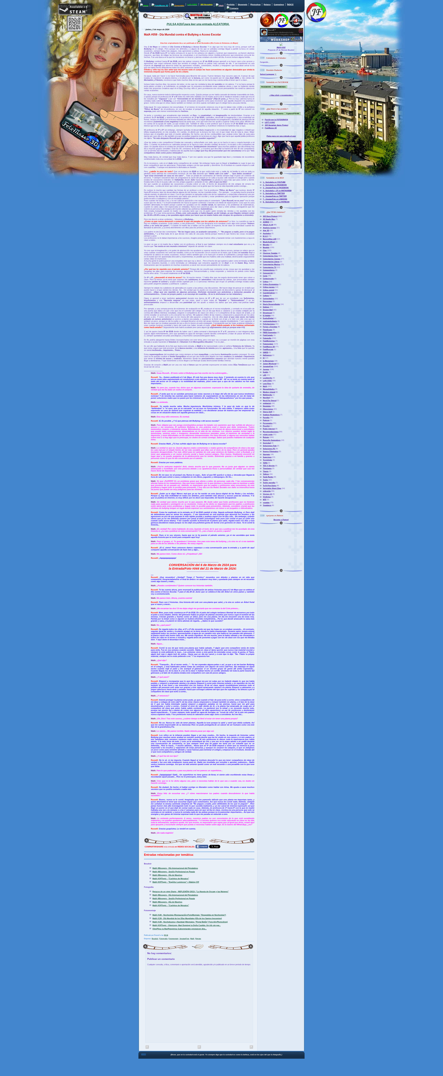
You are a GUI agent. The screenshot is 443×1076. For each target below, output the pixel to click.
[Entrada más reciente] (251, 1047)
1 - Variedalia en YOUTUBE (274, 182)
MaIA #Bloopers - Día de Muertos (167, 875)
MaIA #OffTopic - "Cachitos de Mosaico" (170, 879)
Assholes (267, 233)
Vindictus (267, 497)
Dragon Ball (268, 310)
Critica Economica (270, 284)
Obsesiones (268, 409)
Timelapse (267, 468)
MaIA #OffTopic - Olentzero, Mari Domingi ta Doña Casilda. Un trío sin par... (186, 925)
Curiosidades (268, 298)
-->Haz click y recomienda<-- (281, 95)
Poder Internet (269, 429)
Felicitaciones (269, 324)
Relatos (267, 4)
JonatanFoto (184, 939)
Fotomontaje (173, 939)
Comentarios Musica (271, 264)
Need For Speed (269, 400)
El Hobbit (266, 315)
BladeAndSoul (269, 242)
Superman (267, 457)
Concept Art (268, 273)
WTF (264, 500)
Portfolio (231, 4)
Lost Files (267, 383)
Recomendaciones (271, 432)
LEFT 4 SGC (270, 122)
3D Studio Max (269, 219)
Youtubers (267, 505)
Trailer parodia (269, 483)
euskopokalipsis (270, 321)
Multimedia (267, 395)
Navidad (266, 397)
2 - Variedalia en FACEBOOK (275, 185)
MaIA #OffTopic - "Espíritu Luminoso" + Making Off (175, 882)
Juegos (266, 369)
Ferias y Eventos (270, 327)
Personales (268, 423)
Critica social (268, 290)
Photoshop (255, 4)
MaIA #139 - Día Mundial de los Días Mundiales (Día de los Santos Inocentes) (187, 918)
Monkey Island (269, 392)
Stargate (266, 454)
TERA (265, 463)
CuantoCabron (269, 293)
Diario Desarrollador (271, 304)
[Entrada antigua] (147, 1047)
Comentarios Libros (271, 262)
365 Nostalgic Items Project (276, 125)
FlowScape (267, 330)
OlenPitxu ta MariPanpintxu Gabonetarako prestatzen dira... (179, 929)
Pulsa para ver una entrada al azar (281, 136)
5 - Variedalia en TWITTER (274, 193)
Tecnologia (267, 460)
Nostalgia (267, 406)
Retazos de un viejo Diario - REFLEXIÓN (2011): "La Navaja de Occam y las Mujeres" (190, 892)
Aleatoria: (280, 113)
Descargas (267, 301)
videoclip (267, 491)
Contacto (233, 8)
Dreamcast (267, 313)
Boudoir (155, 939)
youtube (266, 502)
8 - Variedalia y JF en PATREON (276, 202)
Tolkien (266, 474)
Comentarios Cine (270, 256)
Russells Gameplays (272, 440)
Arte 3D (266, 230)
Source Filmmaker (270, 451)
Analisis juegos (269, 228)
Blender (266, 245)
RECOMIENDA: (280, 87)
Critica (265, 281)
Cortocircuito (268, 279)
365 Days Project (270, 216)
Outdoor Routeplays (271, 415)
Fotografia (163, 939)
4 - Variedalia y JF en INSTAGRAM (277, 191)
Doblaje (266, 307)
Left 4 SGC (267, 381)
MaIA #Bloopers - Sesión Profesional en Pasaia (173, 872)
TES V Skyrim (269, 466)
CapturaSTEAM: (292, 113)
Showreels (242, 4)
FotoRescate (268, 349)
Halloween (267, 355)
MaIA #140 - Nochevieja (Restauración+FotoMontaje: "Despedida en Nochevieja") (189, 915)
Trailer (265, 480)
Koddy (265, 372)
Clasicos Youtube (270, 253)
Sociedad (267, 443)
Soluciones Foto (270, 446)
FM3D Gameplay (270, 332)
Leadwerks (267, 378)
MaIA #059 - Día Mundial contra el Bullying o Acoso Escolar (182, 34)
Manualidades (269, 389)
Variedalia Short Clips (272, 488)
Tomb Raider (268, 477)
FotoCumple (268, 335)
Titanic (266, 471)
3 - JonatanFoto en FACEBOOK (276, 188)
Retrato (198, 939)
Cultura (266, 295)
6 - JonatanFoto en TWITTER (275, 196)
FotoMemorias (269, 341)
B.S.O (265, 236)
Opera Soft (267, 412)
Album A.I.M (268, 225)
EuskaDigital (268, 318)
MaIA (192, 939)
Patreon (266, 420)
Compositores (269, 270)
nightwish (267, 403)
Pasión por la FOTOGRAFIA (276, 120)
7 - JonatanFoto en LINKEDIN (275, 199)
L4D (264, 375)
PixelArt (266, 426)
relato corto (268, 434)
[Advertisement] (281, 546)
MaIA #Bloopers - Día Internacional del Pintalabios (175, 868)
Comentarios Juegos (271, 259)
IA (264, 358)
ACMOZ (266, 222)
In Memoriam (268, 361)
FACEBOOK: (266, 87)
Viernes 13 (267, 494)
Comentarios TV (269, 267)
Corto (265, 276)
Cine (265, 250)
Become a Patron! (281, 520)
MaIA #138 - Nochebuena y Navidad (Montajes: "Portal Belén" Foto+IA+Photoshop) (190, 922)
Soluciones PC (269, 449)
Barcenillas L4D (269, 239)
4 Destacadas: (267, 113)
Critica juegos (269, 287)
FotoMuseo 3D (271, 128)
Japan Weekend (269, 364)
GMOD (265, 352)
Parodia (266, 417)
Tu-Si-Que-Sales (269, 485)
